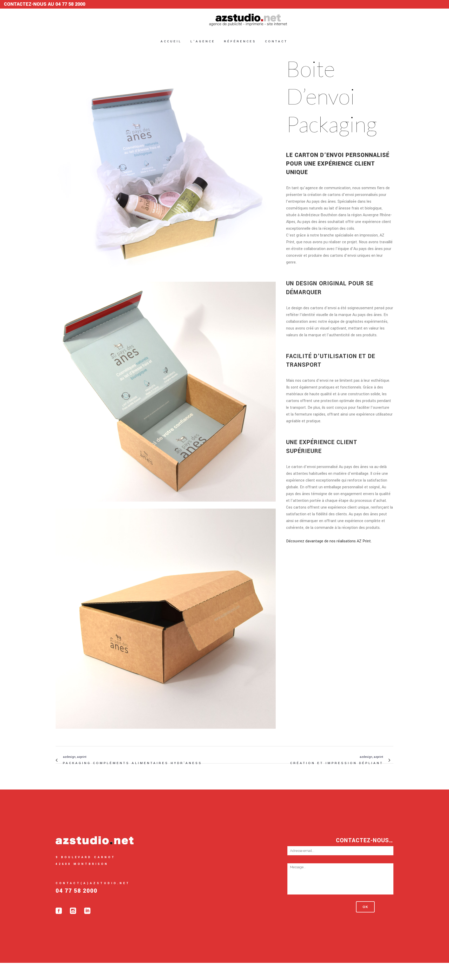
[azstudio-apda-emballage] (166, 278)
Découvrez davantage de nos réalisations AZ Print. (329, 541)
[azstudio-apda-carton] (166, 732)
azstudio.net (237, 971)
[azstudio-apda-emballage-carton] (166, 505)
